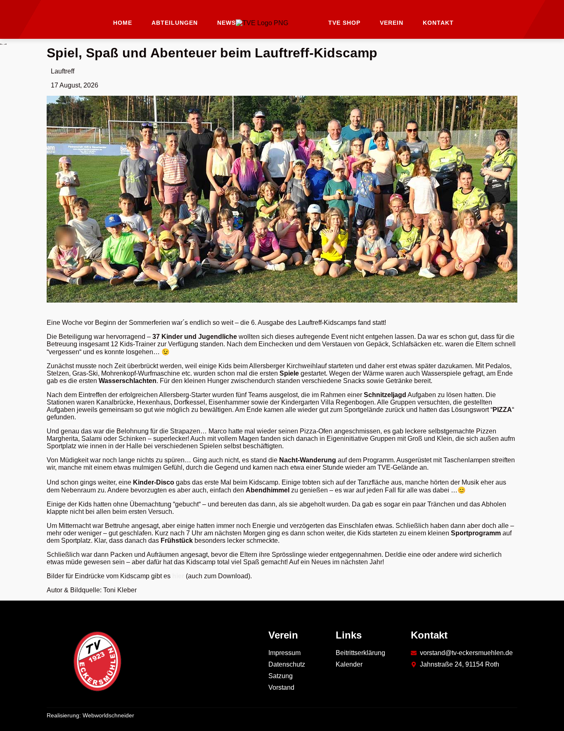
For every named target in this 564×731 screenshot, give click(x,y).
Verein (391, 22)
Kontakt (438, 22)
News (226, 22)
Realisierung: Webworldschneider (90, 715)
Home (122, 22)
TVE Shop (344, 22)
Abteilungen (175, 22)
